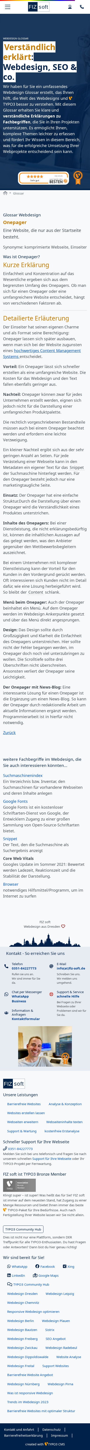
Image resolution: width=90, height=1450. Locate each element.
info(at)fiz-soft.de (71, 968)
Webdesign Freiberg (22, 1338)
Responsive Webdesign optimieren (33, 1311)
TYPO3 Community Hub (23, 1229)
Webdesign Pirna (60, 1384)
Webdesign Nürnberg (23, 1384)
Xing (71, 1266)
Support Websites (55, 1366)
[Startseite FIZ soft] (5, 193)
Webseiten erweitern (22, 1122)
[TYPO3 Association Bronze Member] (19, 1185)
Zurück (9, 732)
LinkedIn (18, 1275)
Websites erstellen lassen (26, 1113)
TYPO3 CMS (56, 1444)
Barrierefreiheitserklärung (23, 1435)
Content (35, 592)
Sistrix (49, 1329)
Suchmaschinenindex (23, 775)
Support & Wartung (21, 1131)
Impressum (59, 1435)
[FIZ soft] (39, 7)
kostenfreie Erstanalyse (62, 1131)
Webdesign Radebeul (61, 1347)
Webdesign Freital (20, 1366)
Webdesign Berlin (20, 1321)
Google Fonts (15, 801)
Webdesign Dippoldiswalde (27, 1357)
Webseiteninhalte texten (64, 1122)
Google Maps (48, 1275)
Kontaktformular (26, 1019)
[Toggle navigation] (7, 6)
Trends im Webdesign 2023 (27, 1402)
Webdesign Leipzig (60, 1293)
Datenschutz (51, 1429)
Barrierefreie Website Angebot (30, 1375)
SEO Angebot (56, 1338)
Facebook (47, 1266)
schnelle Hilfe (68, 996)
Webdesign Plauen (56, 1321)
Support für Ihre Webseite (51, 1158)
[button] (82, 6)
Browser (10, 884)
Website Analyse (68, 1357)
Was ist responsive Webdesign (30, 1393)
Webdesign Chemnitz (23, 1302)
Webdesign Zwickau (22, 1347)
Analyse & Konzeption (65, 1104)
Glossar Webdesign (22, 215)
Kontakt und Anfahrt (19, 1429)
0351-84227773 (24, 968)
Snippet (77, 467)
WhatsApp (19, 1266)
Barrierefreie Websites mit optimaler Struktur (41, 1411)
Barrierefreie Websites (24, 1104)
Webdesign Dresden (22, 1293)
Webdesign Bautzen (22, 1329)
